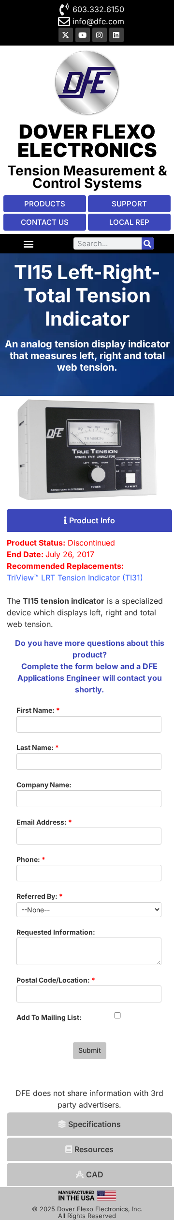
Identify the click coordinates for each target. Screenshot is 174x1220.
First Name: (38, 710)
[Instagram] (99, 35)
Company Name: (44, 785)
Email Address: (44, 822)
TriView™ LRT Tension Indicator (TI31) (75, 577)
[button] (28, 243)
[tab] (90, 520)
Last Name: (37, 747)
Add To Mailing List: (49, 1017)
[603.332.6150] (64, 9)
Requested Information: (55, 932)
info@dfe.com (98, 21)
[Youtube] (82, 35)
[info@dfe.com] (64, 22)
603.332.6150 (98, 9)
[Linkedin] (116, 35)
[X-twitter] (65, 35)
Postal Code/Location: (55, 980)
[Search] (148, 243)
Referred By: (39, 896)
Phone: (30, 859)
